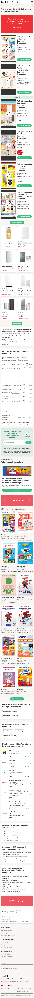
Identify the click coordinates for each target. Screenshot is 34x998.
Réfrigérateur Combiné (10, 711)
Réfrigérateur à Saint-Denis (12, 838)
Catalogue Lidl (4, 942)
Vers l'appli (17, 27)
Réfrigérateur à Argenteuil (12, 834)
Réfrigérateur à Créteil (11, 840)
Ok (28, 442)
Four (15, 735)
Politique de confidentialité (24, 988)
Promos (22, 917)
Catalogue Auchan (6, 954)
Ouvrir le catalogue (24, 59)
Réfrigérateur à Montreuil (11, 836)
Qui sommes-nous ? (6, 930)
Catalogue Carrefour (6, 947)
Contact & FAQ (5, 966)
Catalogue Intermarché (7, 956)
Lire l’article (17, 490)
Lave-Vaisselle (7, 731)
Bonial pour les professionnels (9, 968)
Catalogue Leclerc (6, 945)
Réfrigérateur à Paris (10, 832)
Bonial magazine (5, 933)
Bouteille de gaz (19, 731)
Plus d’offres (17, 323)
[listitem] (9, 237)
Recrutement (4, 971)
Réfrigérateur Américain (10, 715)
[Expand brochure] (8, 48)
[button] (17, 48)
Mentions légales (5, 988)
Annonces (28, 5)
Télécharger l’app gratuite (8, 935)
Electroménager (6, 919)
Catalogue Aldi (5, 959)
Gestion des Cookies (22, 991)
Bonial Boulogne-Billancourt (9, 917)
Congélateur (7, 735)
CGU (2, 991)
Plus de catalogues (17, 222)
